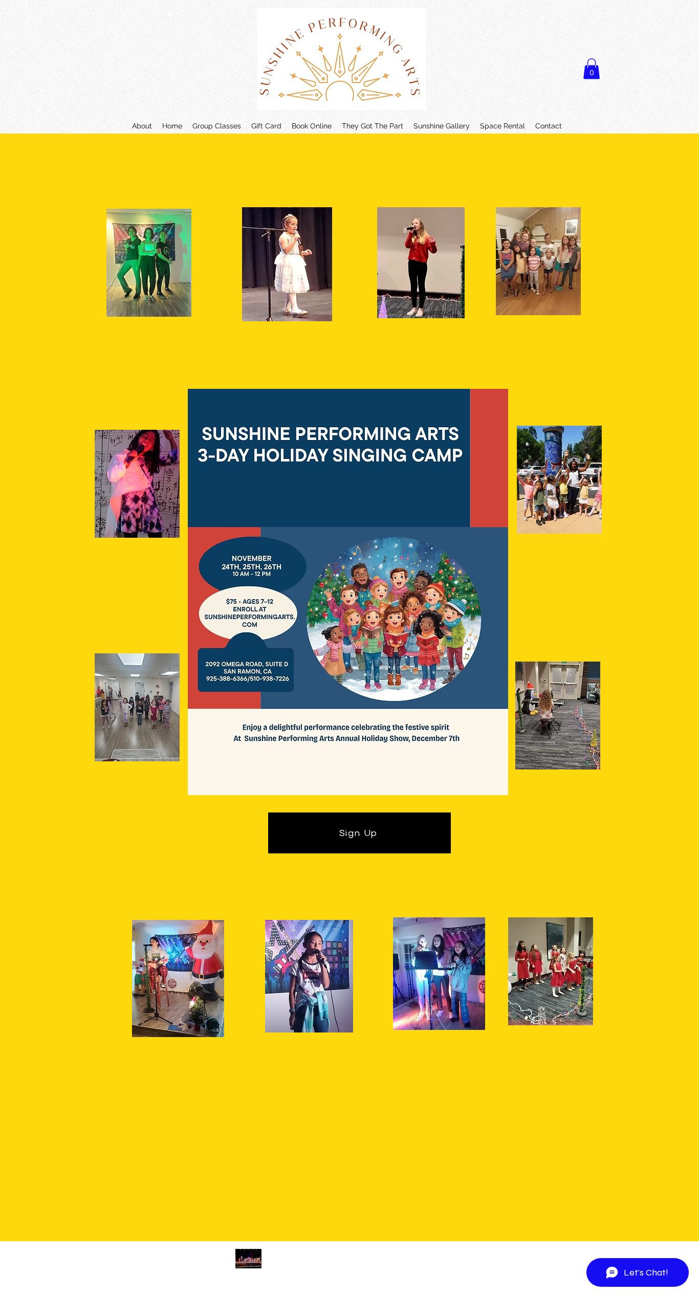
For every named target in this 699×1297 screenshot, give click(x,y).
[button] (591, 68)
